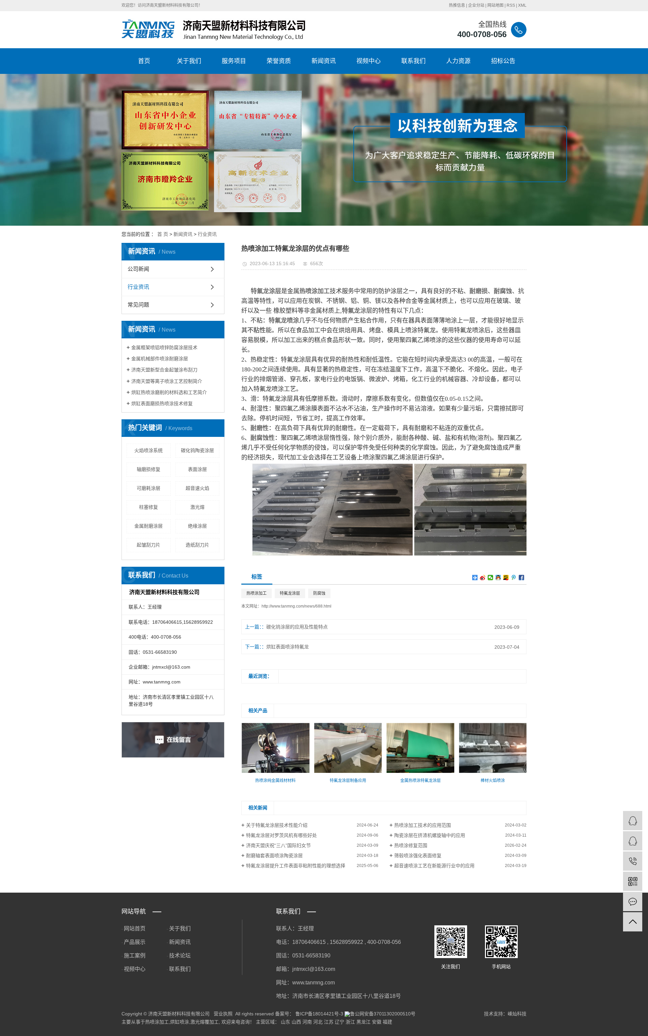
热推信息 (457, 5)
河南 (307, 1022)
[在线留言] (632, 901)
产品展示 (134, 942)
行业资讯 (207, 234)
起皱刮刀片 (148, 545)
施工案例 (134, 955)
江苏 (328, 1022)
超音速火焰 (197, 488)
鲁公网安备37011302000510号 (382, 1013)
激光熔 (197, 507)
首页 (144, 61)
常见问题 (138, 305)
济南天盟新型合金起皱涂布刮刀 (164, 369)
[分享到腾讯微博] (514, 577)
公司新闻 (138, 269)
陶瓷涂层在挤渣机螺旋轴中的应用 (429, 835)
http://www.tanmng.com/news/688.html (296, 606)
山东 (285, 1022)
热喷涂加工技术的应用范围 (422, 825)
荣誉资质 (279, 61)
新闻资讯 (324, 61)
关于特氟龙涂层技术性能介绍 (276, 825)
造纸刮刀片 (197, 545)
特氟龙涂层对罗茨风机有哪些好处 (281, 835)
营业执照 (223, 1013)
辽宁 (339, 1022)
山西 (296, 1022)
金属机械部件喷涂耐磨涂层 (159, 358)
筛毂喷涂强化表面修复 (417, 855)
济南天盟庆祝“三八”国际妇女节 (278, 845)
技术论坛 (180, 955)
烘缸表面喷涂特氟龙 (287, 646)
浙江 (350, 1022)
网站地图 (495, 5)
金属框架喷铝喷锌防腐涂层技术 (164, 347)
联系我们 (413, 61)
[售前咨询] (632, 840)
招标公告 (503, 61)
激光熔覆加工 (204, 1022)
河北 (318, 1022)
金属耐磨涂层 (148, 526)
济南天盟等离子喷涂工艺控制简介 (166, 381)
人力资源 (458, 61)
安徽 (376, 1022)
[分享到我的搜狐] (506, 577)
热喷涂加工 (256, 593)
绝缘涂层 (197, 526)
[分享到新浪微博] (483, 577)
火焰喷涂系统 (148, 450)
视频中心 (368, 61)
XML (522, 5)
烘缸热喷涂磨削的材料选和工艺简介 (169, 392)
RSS (511, 5)
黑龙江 (363, 1022)
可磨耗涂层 (148, 488)
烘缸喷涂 (179, 1022)
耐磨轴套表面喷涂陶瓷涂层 (274, 855)
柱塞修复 (148, 507)
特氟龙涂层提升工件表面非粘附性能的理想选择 (295, 865)
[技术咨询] (632, 820)
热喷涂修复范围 (410, 845)
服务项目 (234, 61)
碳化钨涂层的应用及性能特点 (297, 626)
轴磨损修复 (148, 469)
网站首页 (134, 928)
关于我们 (189, 61)
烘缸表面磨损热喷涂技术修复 (162, 403)
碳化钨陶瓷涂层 (197, 450)
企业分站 (476, 5)
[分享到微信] (490, 577)
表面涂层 (197, 469)
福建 (387, 1022)
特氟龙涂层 (290, 593)
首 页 (162, 234)
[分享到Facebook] (521, 577)
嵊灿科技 (517, 1013)
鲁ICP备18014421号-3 (319, 1013)
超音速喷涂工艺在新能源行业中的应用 (434, 865)
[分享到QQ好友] (498, 577)
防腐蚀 (319, 593)
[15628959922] (632, 861)
